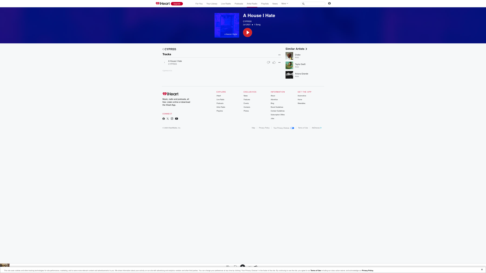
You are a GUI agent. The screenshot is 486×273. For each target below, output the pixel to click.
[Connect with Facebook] (164, 118)
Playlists (265, 3)
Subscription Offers (278, 114)
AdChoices (316, 128)
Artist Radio (252, 3)
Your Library (211, 3)
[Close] (482, 269)
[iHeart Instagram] (172, 118)
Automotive (302, 95)
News (275, 3)
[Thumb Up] (274, 62)
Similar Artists (295, 49)
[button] (247, 32)
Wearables (301, 103)
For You (199, 3)
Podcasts (239, 3)
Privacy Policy (264, 128)
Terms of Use (303, 128)
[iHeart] (162, 3)
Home (300, 99)
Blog (272, 103)
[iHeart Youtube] (176, 118)
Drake (297, 54)
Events (246, 103)
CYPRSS (247, 21)
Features (247, 99)
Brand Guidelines (277, 107)
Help (253, 128)
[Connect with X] (168, 118)
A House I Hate (175, 61)
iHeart (219, 95)
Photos (246, 111)
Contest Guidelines (278, 111)
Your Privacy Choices (281, 128)
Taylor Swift (300, 64)
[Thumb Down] (268, 62)
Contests (247, 107)
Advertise (274, 99)
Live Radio (226, 3)
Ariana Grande (301, 73)
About (273, 95)
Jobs (272, 118)
